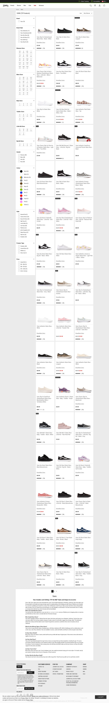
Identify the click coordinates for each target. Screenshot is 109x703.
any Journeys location (54, 612)
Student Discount (57, 669)
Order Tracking (85, 1)
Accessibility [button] (97, 1)
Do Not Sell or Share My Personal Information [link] (72, 681)
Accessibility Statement (72, 676)
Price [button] (18, 259)
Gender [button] (19, 152)
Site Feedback (41, 683)
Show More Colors (41, 42)
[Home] (5, 5)
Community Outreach (71, 666)
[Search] (91, 5)
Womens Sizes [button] (21, 48)
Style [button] (18, 211)
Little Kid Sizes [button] (21, 126)
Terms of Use (27, 679)
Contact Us (41, 666)
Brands (85, 666)
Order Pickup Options (43, 678)
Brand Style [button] (20, 28)
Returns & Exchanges (43, 674)
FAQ (39, 669)
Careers (68, 669)
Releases (41, 5)
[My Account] (100, 5)
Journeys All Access (58, 666)
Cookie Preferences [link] (71, 685)
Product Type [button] (20, 243)
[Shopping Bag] (104, 5)
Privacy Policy (70, 671)
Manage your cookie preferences (40, 696)
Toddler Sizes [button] (20, 111)
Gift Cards (55, 671)
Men (84, 671)
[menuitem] (12, 5)
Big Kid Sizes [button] (20, 141)
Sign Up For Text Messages (24, 670)
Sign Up (19, 666)
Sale (35, 5)
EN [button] (104, 1)
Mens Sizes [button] (20, 74)
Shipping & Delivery (43, 676)
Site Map (40, 686)
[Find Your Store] (95, 5)
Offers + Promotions (58, 674)
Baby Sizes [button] (20, 100)
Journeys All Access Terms (73, 678)
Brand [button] (18, 18)
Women (84, 669)
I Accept (101, 697)
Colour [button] (18, 168)
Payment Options (42, 681)
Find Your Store (21, 686)
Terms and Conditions (71, 674)
